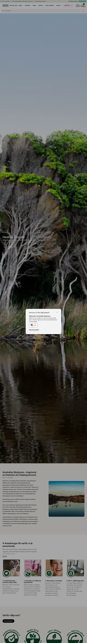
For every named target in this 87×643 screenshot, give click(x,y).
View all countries (34, 329)
